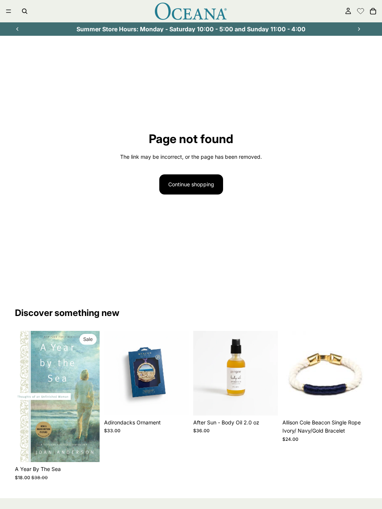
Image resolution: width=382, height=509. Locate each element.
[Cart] (373, 11)
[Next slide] (359, 29)
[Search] (24, 11)
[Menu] (8, 11)
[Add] (88, 451)
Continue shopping (191, 184)
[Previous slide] (17, 29)
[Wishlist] (360, 10)
